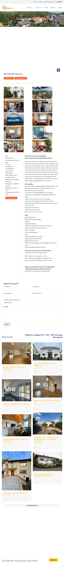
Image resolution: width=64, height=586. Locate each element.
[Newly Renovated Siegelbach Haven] (16, 470)
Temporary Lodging (29, 83)
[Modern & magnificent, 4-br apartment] (16, 390)
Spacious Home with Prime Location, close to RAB (15, 440)
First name (7, 286)
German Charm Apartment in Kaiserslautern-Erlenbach (44, 475)
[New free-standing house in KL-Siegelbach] (47, 351)
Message (6, 306)
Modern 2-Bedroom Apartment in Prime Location (14, 368)
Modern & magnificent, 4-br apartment (16, 404)
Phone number (37, 293)
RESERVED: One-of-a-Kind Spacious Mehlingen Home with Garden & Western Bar (46, 439)
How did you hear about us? (12, 300)
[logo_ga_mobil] (8, 5)
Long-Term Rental (22, 83)
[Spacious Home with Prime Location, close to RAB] (16, 425)
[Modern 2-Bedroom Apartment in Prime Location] (16, 353)
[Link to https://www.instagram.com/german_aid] (61, 2)
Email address (8, 293)
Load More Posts (32, 505)
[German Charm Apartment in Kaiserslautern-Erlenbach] (47, 461)
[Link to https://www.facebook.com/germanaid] (58, 2)
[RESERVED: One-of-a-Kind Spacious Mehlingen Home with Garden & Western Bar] (47, 423)
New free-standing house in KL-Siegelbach (44, 364)
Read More (5, 375)
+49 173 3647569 (39, 2)
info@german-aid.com (52, 2)
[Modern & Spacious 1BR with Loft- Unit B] (47, 387)
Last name (36, 286)
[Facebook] (58, 70)
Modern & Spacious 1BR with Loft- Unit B (47, 401)
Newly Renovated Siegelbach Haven (15, 493)
